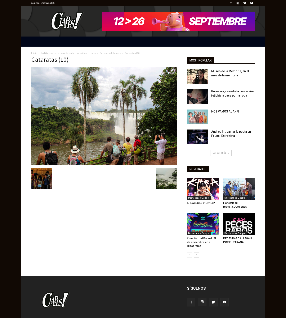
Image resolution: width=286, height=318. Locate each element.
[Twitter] (245, 3)
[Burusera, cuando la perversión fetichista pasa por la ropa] (197, 96)
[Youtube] (252, 3)
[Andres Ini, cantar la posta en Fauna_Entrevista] (197, 137)
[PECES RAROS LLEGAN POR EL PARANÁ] (239, 224)
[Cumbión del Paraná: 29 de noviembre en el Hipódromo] (203, 224)
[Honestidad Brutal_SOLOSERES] (239, 189)
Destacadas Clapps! (198, 197)
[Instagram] (238, 3)
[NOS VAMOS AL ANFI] (197, 116)
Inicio (34, 53)
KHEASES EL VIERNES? (201, 202)
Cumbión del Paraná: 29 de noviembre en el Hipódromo (201, 242)
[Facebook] (231, 3)
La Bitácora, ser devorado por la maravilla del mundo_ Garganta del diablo (81, 53)
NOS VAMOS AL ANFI (225, 111)
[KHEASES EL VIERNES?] (203, 189)
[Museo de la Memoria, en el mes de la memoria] (197, 76)
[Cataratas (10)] (104, 164)
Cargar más (219, 152)
